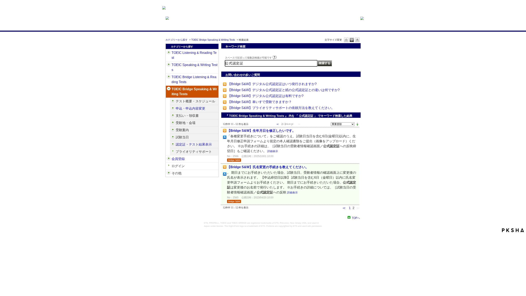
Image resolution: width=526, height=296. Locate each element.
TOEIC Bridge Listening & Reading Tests (194, 79)
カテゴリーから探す (176, 39)
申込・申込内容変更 (190, 108)
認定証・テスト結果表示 (194, 144)
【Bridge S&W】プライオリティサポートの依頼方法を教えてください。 (281, 108)
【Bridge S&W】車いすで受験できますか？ (260, 102)
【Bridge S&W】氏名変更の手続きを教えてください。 (268, 167)
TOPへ (356, 217)
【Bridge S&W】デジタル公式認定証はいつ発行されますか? (272, 84)
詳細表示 (272, 151)
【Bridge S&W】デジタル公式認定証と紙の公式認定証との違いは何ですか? (284, 90)
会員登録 (178, 159)
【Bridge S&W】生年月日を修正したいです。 (261, 130)
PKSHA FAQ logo (513, 230)
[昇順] (357, 123)
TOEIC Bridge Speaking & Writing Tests (213, 39)
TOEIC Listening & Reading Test (194, 55)
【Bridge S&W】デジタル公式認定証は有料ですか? (265, 96)
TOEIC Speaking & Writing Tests (194, 67)
